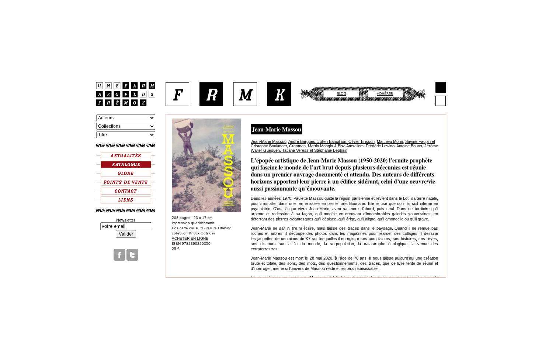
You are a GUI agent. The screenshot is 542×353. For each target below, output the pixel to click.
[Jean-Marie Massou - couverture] (206, 211)
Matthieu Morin (390, 141)
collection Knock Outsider (193, 233)
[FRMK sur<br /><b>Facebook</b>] (119, 259)
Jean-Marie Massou (268, 141)
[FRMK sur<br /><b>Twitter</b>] (132, 259)
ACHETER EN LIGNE (190, 238)
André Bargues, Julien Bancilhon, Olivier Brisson (331, 141)
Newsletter (125, 220)
